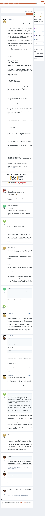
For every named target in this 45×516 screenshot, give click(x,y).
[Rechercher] (43, 3)
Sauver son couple (13, 178)
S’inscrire (42, 1)
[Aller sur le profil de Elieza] (4, 206)
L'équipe (11, 3)
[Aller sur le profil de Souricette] (2, 11)
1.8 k (4, 224)
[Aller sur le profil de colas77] (34, 42)
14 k (4, 209)
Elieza (4, 286)
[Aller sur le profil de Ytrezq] (34, 35)
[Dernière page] (8, 499)
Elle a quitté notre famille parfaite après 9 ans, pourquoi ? (39, 32)
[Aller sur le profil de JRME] (4, 190)
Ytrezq (37, 36)
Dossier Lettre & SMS (20, 176)
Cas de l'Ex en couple (20, 177)
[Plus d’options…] (31, 19)
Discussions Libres (11, 11)
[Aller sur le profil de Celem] (34, 39)
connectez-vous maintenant (23, 502)
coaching (22, 183)
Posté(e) (10, 19)
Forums (6, 3)
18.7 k (4, 193)
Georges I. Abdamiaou (4, 336)
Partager (26, 11)
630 (4, 460)
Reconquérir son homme (13, 179)
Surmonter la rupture (20, 179)
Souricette (4, 19)
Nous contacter (22, 514)
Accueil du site (3, 3)
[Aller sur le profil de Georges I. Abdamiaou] (4, 338)
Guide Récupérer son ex (13, 177)
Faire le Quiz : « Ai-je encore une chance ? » (20, 182)
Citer (9, 169)
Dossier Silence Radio (13, 176)
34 (4, 251)
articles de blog (16, 183)
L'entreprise (14, 3)
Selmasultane (4, 304)
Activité (18, 3)
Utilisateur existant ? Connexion (36, 1)
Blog (8, 3)
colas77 (37, 43)
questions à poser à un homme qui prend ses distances (21, 198)
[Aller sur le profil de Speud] (34, 31)
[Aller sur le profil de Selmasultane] (4, 221)
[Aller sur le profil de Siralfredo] (34, 28)
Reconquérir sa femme (20, 178)
